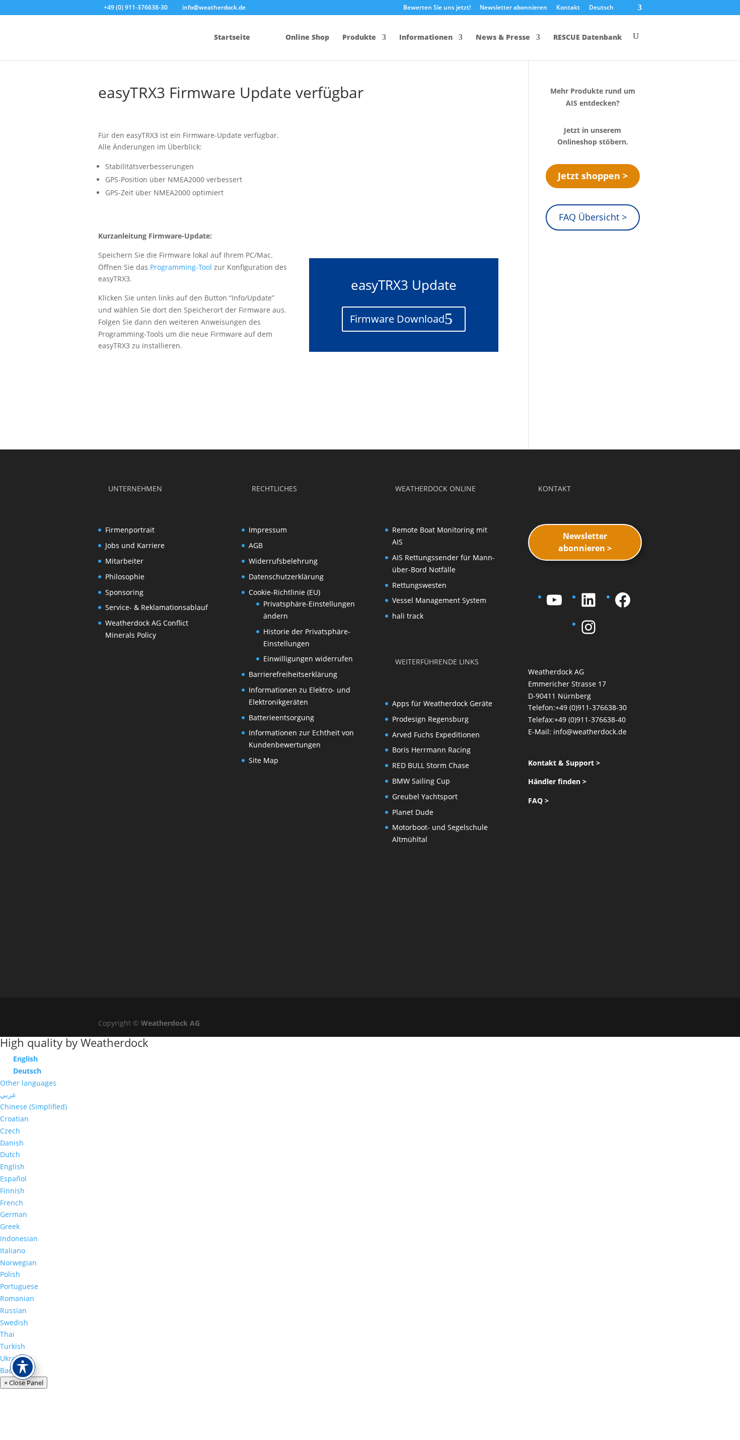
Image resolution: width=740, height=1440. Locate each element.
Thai (7, 1334)
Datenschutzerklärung (286, 576)
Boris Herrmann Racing (431, 749)
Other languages (28, 1083)
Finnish (12, 1190)
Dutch (10, 1154)
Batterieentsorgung (281, 717)
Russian (13, 1310)
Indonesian (19, 1238)
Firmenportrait (130, 530)
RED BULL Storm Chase (430, 765)
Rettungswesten (419, 585)
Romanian (17, 1298)
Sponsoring (124, 592)
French (11, 1202)
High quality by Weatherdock (74, 1042)
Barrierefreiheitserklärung (293, 674)
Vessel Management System (439, 600)
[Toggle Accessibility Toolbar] (23, 1367)
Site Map (263, 760)
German (13, 1214)
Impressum (268, 530)
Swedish (14, 1322)
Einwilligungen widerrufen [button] (308, 658)
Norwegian (18, 1262)
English (12, 1166)
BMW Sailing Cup (421, 781)
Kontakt (568, 8)
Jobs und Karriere (135, 545)
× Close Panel (23, 1382)
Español (13, 1178)
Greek (10, 1226)
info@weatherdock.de (590, 731)
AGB (256, 545)
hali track (407, 616)
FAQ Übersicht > (593, 217)
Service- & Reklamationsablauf (156, 607)
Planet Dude (412, 812)
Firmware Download (397, 319)
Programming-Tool (181, 267)
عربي (8, 1094)
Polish (10, 1274)
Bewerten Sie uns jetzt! (437, 8)
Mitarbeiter (124, 561)
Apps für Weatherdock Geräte (442, 703)
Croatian (14, 1118)
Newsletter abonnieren (513, 8)
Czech (10, 1130)
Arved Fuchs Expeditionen (436, 734)
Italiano (12, 1250)
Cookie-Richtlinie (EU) (284, 592)
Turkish (12, 1346)
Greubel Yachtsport (425, 796)
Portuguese (19, 1286)
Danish (12, 1143)
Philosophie (124, 576)
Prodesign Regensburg (430, 719)
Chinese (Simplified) (33, 1106)
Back (8, 1370)
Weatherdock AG (170, 1023)
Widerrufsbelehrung (283, 561)
